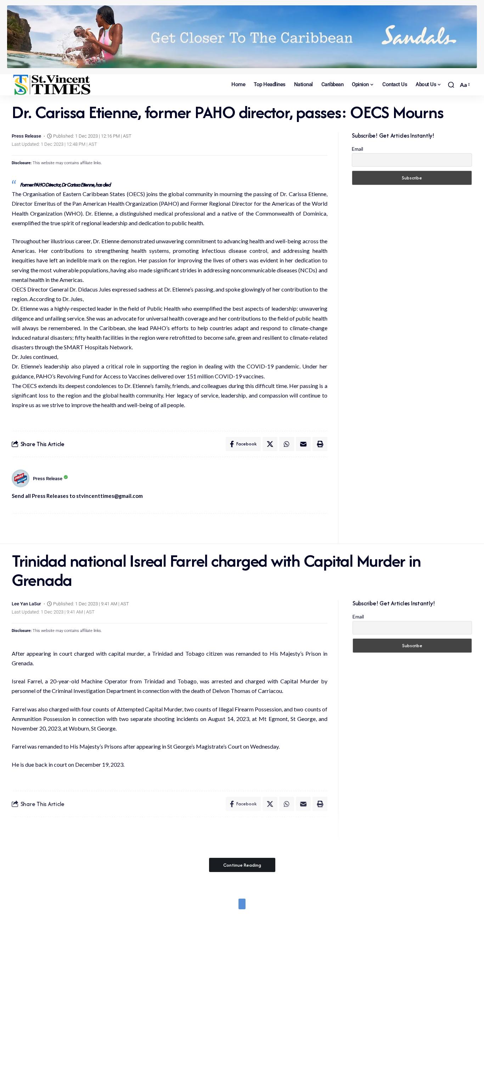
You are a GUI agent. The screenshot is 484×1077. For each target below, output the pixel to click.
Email (357, 149)
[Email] (303, 444)
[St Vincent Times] (52, 84)
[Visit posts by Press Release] (20, 478)
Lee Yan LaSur (26, 603)
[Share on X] (270, 444)
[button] (451, 84)
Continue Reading (242, 864)
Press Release (26, 136)
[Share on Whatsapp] (286, 444)
